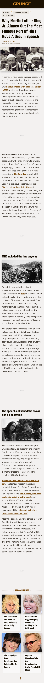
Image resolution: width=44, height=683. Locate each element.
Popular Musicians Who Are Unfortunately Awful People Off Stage (32, 662)
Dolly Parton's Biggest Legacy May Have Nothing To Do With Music (31, 622)
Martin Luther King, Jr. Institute (17, 187)
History (6, 12)
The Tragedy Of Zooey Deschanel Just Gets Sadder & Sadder (10, 661)
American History (20, 12)
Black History (8, 15)
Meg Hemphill (9, 41)
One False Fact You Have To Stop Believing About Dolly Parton (10, 622)
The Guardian (20, 174)
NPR (23, 293)
